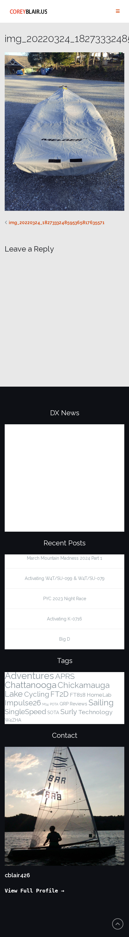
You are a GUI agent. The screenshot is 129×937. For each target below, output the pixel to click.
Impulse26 (23, 703)
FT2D (59, 694)
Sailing (101, 702)
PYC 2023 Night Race (64, 598)
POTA (54, 704)
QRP (64, 703)
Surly (68, 712)
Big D (64, 639)
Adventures (29, 675)
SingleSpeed (25, 712)
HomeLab (99, 695)
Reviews (78, 703)
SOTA (53, 712)
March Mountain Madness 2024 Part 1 (64, 558)
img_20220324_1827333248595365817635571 (57, 222)
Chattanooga (30, 685)
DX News (64, 413)
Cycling (36, 694)
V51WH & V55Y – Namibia (45, 515)
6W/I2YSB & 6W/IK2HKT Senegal (58, 495)
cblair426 (17, 875)
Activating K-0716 (64, 618)
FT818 (77, 695)
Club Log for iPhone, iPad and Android (53, 431)
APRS (65, 676)
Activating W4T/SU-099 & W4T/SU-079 (65, 578)
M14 (45, 704)
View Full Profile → (34, 891)
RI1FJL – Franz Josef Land (45, 475)
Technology (95, 712)
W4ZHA (13, 720)
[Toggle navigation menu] (118, 11)
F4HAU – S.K (24, 455)
